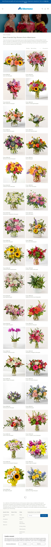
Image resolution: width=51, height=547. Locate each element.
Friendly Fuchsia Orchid (8, 352)
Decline (39, 543)
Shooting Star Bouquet (8, 407)
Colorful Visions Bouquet (9, 186)
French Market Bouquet (8, 131)
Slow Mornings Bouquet (31, 131)
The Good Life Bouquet (31, 241)
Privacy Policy (42, 540)
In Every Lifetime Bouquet (32, 269)
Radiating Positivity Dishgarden (33, 297)
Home (4, 34)
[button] (2, 8)
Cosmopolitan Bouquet (31, 324)
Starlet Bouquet (29, 214)
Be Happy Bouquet (7, 490)
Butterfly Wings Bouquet (32, 490)
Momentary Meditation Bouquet (10, 214)
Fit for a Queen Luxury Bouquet (33, 435)
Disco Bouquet (29, 158)
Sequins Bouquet (30, 75)
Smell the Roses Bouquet (32, 380)
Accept (24, 543)
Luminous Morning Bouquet (9, 269)
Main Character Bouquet (9, 103)
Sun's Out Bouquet (7, 75)
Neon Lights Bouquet (31, 519)
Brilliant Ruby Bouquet (8, 519)
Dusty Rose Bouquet (8, 241)
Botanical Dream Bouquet (9, 158)
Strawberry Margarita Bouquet (33, 352)
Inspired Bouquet (30, 407)
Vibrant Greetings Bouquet (32, 103)
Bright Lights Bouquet (31, 463)
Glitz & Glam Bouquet (8, 435)
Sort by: (28, 48)
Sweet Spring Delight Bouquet (10, 463)
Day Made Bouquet (7, 297)
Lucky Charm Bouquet (31, 186)
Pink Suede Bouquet (8, 324)
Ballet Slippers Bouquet (8, 380)
